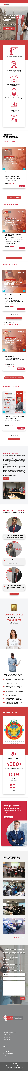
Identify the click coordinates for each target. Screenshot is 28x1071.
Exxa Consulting (19, 1067)
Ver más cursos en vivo (14, 197)
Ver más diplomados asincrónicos (14, 377)
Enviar (22, 998)
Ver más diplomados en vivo (14, 318)
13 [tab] (15, 743)
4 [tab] (14, 194)
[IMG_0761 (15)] (14, 933)
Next (24, 169)
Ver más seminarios (14, 439)
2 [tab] (10, 194)
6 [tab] (18, 194)
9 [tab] (21, 741)
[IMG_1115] (14, 877)
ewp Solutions (18, 1069)
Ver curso (22, 186)
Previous (4, 169)
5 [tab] (16, 194)
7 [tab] (20, 194)
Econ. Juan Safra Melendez (14, 585)
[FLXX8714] (14, 896)
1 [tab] (8, 194)
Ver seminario (21, 428)
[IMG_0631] (14, 914)
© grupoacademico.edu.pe (13, 1065)
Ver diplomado (21, 309)
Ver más (6, 478)
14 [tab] (17, 743)
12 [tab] (13, 743)
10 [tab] (23, 741)
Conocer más (14, 594)
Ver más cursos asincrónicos (14, 258)
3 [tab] (12, 194)
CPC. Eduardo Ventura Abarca (15, 535)
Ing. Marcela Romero (12, 560)
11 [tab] (11, 743)
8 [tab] (19, 741)
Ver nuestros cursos (9, 28)
